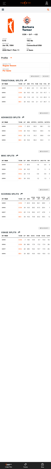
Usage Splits (9, 232)
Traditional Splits (12, 80)
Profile (4, 57)
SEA (20, 102)
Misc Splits (8, 155)
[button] (3, 10)
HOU (20, 97)
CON (20, 88)
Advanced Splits (11, 117)
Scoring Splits (10, 194)
